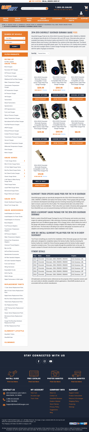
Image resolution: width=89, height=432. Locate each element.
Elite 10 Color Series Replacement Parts (14, 291)
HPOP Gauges (9, 127)
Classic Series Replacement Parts (14, 313)
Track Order (35, 398)
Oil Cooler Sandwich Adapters (13, 260)
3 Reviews (63, 134)
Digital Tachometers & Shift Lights (14, 279)
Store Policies (54, 404)
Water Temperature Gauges (12, 82)
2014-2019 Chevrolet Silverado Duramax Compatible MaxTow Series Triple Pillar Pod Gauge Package (59, 124)
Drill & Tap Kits (8, 273)
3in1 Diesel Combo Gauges (12, 173)
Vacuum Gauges (9, 140)
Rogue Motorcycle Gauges (12, 193)
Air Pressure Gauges (10, 93)
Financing (72, 404)
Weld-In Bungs (9, 276)
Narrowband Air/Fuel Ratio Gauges (14, 121)
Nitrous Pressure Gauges (11, 115)
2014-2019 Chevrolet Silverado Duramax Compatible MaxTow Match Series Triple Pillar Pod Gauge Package (40, 125)
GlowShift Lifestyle (14, 331)
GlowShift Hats (9, 337)
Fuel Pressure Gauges (11, 76)
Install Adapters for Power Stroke (14, 216)
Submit (14, 46)
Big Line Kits (8, 248)
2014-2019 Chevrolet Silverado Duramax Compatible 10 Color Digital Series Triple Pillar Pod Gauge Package (77, 80)
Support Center (74, 393)
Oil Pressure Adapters (11, 234)
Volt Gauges (8, 96)
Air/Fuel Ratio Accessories (12, 251)
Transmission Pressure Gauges (13, 137)
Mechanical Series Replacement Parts (13, 317)
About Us (53, 393)
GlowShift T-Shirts (9, 334)
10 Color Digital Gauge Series (13, 167)
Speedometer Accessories (12, 254)
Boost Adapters (9, 222)
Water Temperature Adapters (12, 237)
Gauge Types (11, 63)
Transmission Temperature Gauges (12, 86)
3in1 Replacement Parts (11, 305)
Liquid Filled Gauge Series (12, 187)
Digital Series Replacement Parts (14, 295)
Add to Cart (78, 139)
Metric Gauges (9, 152)
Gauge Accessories (14, 210)
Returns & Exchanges (76, 398)
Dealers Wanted (55, 401)
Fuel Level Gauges (10, 112)
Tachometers (8, 99)
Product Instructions (75, 395)
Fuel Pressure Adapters (11, 226)
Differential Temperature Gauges (14, 146)
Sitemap (71, 407)
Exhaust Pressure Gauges (12, 130)
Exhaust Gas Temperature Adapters (12, 241)
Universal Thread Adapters (12, 245)
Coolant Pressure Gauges (12, 134)
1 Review (44, 90)
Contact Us (53, 395)
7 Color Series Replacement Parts (14, 287)
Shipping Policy (74, 401)
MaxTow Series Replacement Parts (14, 298)
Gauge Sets (10, 199)
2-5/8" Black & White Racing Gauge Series (12, 180)
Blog (51, 412)
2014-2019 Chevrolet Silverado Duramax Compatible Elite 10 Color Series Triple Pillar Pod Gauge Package (59, 80)
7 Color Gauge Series (10, 161)
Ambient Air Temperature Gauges (14, 143)
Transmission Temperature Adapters (12, 229)
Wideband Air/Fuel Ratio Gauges (14, 79)
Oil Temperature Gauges (11, 90)
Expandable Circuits (10, 270)
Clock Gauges (8, 149)
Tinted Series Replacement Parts (14, 301)
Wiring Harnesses (9, 267)
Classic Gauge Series (10, 176)
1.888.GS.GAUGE (63, 7)
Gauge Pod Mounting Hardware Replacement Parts (13, 321)
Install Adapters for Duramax (12, 219)
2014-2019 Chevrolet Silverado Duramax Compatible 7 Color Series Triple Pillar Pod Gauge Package (41, 80)
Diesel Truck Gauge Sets (11, 205)
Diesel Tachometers (10, 102)
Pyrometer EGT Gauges (11, 70)
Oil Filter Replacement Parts (12, 326)
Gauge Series (11, 158)
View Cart (34, 393)
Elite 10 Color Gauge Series (12, 164)
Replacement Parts (14, 284)
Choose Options (40, 95)
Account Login (35, 395)
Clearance (10, 342)
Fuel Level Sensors (10, 263)
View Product (40, 99)
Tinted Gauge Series (10, 184)
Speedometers (9, 106)
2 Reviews (44, 176)
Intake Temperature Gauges (12, 118)
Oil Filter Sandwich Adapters (12, 257)
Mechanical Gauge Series (12, 190)
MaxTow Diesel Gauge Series (13, 170)
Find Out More (12, 382)
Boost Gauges (8, 66)
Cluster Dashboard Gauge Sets (13, 202)
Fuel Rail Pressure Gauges (12, 124)
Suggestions (54, 410)
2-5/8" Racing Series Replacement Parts (14, 308)
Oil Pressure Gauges (10, 73)
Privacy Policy (54, 407)
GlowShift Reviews (56, 398)
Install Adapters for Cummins (12, 213)
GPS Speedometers (10, 109)
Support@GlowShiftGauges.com (17, 404)
